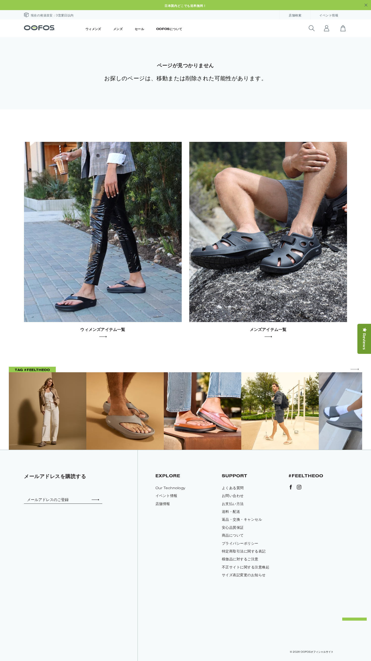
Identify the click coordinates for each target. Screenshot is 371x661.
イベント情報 (328, 15)
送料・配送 (231, 511)
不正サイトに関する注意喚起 (246, 567)
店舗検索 (295, 15)
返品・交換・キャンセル (242, 519)
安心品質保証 (233, 527)
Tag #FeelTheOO (32, 370)
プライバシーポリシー (240, 543)
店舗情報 (162, 503)
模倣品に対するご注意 (240, 559)
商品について (233, 535)
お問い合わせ (233, 495)
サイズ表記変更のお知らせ (244, 575)
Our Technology (170, 488)
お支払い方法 (233, 503)
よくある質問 (233, 488)
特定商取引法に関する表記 (244, 551)
